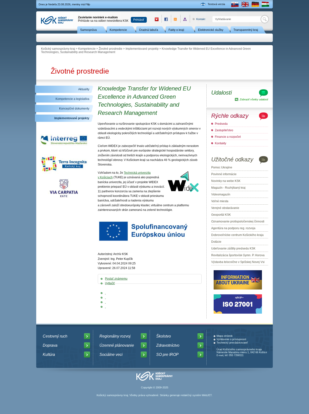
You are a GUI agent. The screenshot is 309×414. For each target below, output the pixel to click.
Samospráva (88, 30)
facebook (166, 19)
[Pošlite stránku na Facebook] (105, 293)
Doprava (50, 345)
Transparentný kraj (245, 30)
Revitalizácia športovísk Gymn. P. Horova (238, 255)
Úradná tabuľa (148, 30)
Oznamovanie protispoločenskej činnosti (237, 221)
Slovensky (235, 4)
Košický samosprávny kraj (58, 48)
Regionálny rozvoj (115, 336)
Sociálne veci (111, 354)
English (245, 4)
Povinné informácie (224, 174)
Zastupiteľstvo (224, 130)
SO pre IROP (167, 354)
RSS (175, 19)
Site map (185, 19)
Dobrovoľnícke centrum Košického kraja (237, 235)
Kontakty (220, 143)
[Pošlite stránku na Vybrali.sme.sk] (105, 306)
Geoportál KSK (221, 214)
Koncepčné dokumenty (74, 108)
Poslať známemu (116, 278)
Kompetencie (118, 30)
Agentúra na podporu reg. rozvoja (233, 228)
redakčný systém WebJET (196, 395)
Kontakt (198, 19)
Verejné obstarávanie (225, 208)
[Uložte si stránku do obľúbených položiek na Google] (105, 302)
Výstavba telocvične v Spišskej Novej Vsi (238, 262)
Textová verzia (216, 4)
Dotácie (216, 241)
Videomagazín (220, 194)
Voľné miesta (219, 201)
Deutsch (255, 4)
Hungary (265, 4)
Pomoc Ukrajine (221, 167)
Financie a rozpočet (228, 136)
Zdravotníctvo (167, 345)
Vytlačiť (110, 283)
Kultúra (49, 354)
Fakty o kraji (176, 30)
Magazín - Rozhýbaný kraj (228, 187)
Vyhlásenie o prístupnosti (231, 339)
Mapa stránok (225, 335)
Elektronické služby (210, 30)
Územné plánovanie (116, 345)
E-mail (220, 355)
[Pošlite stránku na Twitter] (105, 297)
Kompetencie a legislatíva (72, 99)
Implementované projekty (142, 48)
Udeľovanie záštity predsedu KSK (233, 248)
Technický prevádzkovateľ (232, 342)
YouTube (157, 19)
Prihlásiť (138, 19)
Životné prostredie (110, 48)
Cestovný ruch (55, 336)
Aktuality (83, 89)
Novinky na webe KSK (225, 181)
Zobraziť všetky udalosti (254, 99)
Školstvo (163, 336)
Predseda (221, 123)
